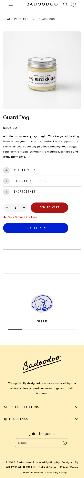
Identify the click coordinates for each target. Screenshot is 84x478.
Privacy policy (69, 467)
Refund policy (47, 467)
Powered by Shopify (46, 462)
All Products (17, 19)
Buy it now (36, 228)
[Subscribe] (64, 442)
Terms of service (32, 472)
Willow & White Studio (20, 466)
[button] (10, 4)
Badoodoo (24, 462)
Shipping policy (57, 472)
